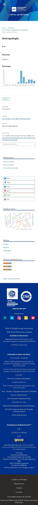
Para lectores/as (8, 161)
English (6, 244)
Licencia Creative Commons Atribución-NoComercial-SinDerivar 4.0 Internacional (19, 447)
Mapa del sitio (19, 484)
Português (7, 251)
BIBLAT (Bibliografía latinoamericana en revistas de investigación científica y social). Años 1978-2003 (19, 364)
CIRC (19, 429)
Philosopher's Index (19, 402)
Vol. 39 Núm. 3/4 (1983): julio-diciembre (15, 30)
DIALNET (19, 375)
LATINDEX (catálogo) (19, 433)
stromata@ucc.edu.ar (26, 468)
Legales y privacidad (19, 479)
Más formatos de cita (10, 144)
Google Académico (19, 382)
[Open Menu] (4, 4)
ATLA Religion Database (19, 358)
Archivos (11, 28)
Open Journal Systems (11, 279)
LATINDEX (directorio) (19, 345)
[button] (19, 178)
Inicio (4, 28)
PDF (6, 99)
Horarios (19, 488)
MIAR (19, 436)
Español (6, 247)
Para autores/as (8, 165)
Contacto (19, 492)
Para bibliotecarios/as (10, 168)
